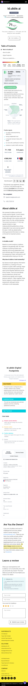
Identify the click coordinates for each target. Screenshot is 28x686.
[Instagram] (11, 678)
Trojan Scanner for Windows (7, 663)
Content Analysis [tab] (14, 456)
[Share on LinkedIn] (20, 181)
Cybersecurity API (5, 646)
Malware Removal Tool (6, 652)
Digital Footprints (7, 55)
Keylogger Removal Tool (6, 650)
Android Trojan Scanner (6, 638)
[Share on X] (17, 181)
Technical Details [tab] (20, 452)
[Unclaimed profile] (23, 71)
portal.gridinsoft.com (9, 534)
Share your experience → (9, 58)
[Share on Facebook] (14, 181)
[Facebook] (2, 678)
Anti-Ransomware (5, 658)
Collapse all (22, 380)
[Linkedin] (14, 678)
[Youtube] (8, 678)
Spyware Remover (5, 660)
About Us (3, 670)
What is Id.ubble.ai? (8, 49)
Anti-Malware (4, 633)
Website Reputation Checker (17, 17)
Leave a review (20, 15)
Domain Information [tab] (8, 452)
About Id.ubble (6, 52)
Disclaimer (9, 552)
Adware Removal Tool (6, 648)
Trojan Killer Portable (6, 636)
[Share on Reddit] (24, 181)
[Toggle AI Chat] (25, 683)
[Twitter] (5, 678)
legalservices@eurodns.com (13, 197)
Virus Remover (4, 665)
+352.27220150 (10, 201)
